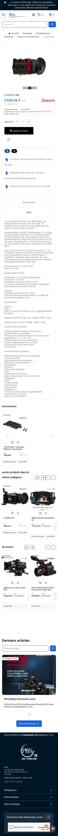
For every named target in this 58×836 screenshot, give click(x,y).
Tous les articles (27, 724)
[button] (29, 714)
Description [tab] (29, 202)
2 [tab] (26, 88)
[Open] (3, 14)
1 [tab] (23, 88)
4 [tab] (31, 88)
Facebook (7, 151)
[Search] (52, 24)
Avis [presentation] (29, 212)
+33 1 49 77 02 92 (13, 782)
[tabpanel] (29, 67)
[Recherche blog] (53, 648)
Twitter (14, 151)
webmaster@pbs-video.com (18, 778)
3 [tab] (29, 88)
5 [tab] (34, 88)
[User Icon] (33, 14)
